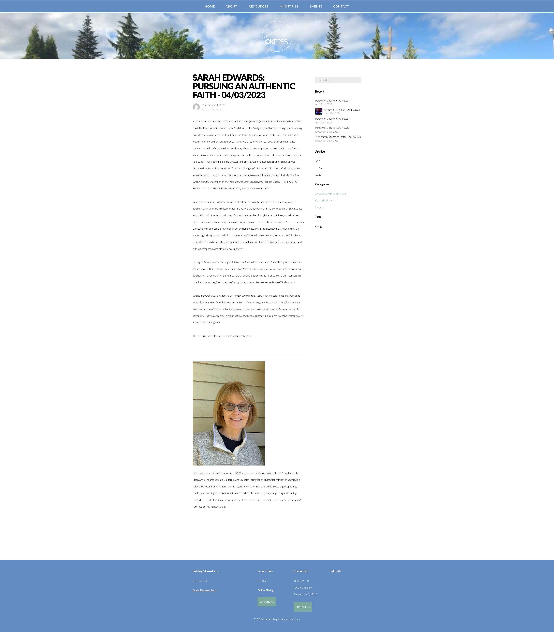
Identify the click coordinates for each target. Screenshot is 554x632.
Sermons (319, 207)
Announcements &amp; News (330, 193)
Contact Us (303, 606)
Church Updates (323, 200)
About (232, 6)
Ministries (289, 6)
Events (316, 6)
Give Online (267, 601)
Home (210, 6)
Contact (341, 6)
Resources (259, 6)
